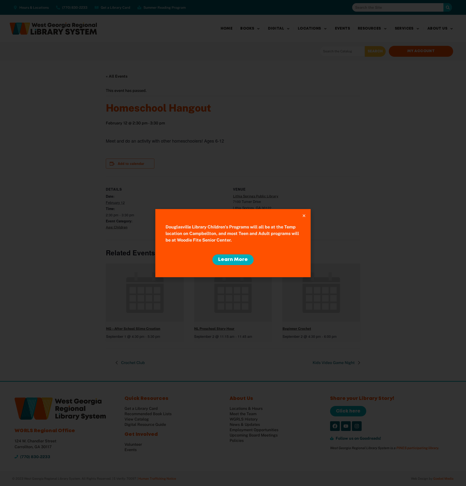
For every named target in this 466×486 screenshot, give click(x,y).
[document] (233, 243)
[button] (304, 216)
